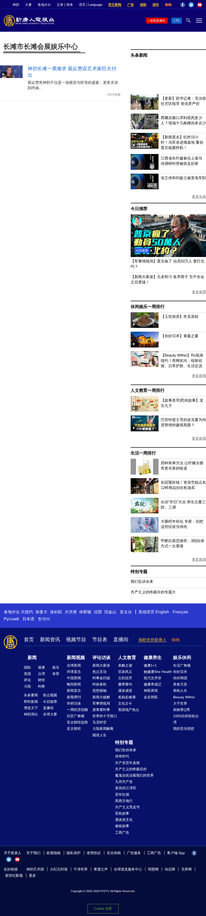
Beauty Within (184, 697)
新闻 (32, 657)
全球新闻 (74, 665)
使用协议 (94, 853)
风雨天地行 (124, 801)
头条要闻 (31, 695)
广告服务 (134, 853)
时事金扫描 (101, 678)
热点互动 (99, 672)
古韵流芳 (125, 678)
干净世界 (81, 869)
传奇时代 (122, 756)
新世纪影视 (14, 875)
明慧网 (153, 869)
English (162, 612)
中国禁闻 (74, 678)
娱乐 (55, 667)
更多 (32, 875)
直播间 (120, 639)
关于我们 (33, 853)
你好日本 (180, 672)
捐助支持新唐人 (152, 640)
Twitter (191, 4)
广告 (130, 5)
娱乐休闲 (182, 657)
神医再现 (151, 691)
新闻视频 (76, 657)
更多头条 (199, 197)
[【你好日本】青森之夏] (145, 346)
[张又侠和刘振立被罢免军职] (145, 188)
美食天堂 (180, 684)
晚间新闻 (74, 684)
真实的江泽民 (125, 788)
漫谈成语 (125, 691)
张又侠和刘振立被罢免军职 (183, 178)
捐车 (155, 5)
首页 (29, 639)
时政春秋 (99, 684)
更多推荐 (199, 292)
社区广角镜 (75, 716)
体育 (55, 674)
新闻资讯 (50, 639)
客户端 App (176, 853)
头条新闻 (139, 55)
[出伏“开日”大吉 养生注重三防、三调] (145, 512)
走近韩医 (151, 697)
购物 (168, 5)
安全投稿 (114, 853)
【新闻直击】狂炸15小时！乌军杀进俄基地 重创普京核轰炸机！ (182, 142)
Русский (11, 619)
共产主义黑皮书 (127, 807)
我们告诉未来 (142, 581)
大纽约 (27, 612)
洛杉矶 (56, 612)
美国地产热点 (128, 710)
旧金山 (110, 612)
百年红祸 (122, 794)
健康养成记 (152, 684)
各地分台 (44, 5)
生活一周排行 (143, 453)
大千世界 (180, 703)
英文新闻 (114, 5)
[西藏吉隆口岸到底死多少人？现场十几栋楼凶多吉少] (145, 128)
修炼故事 (122, 826)
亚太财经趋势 (77, 722)
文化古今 (125, 703)
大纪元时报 (59, 869)
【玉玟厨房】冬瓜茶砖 (179, 316)
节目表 (99, 639)
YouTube (199, 4)
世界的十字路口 (104, 716)
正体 (60, 5)
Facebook (182, 4)
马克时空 (99, 722)
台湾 (41, 674)
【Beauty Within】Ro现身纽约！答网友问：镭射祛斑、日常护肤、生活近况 (182, 360)
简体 (69, 5)
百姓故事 (122, 813)
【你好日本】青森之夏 (179, 336)
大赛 (28, 5)
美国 (27, 674)
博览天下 (31, 708)
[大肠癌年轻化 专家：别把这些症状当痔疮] (145, 531)
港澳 (41, 667)
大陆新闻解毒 (103, 729)
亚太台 (126, 612)
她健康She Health (158, 672)
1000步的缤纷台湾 (186, 719)
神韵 (16, 5)
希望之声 (101, 869)
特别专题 (139, 571)
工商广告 (122, 832)
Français (180, 612)
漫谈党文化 (124, 820)
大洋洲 (71, 612)
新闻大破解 (101, 697)
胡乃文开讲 (152, 678)
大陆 (27, 686)
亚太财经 (74, 729)
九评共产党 (124, 782)
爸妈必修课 (127, 697)
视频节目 (76, 639)
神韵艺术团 (35, 869)
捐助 (143, 5)
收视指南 (53, 853)
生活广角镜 (182, 665)
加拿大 (41, 612)
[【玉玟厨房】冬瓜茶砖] (145, 326)
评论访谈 (101, 657)
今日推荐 (139, 208)
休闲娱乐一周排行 (147, 306)
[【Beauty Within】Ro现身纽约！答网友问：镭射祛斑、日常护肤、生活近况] (145, 365)
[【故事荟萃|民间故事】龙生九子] (145, 410)
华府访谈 (74, 703)
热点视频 (50, 695)
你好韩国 (180, 678)
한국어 (44, 619)
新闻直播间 (157, 20)
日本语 (28, 619)
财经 (41, 680)
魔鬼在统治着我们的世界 (134, 775)
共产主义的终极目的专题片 (153, 592)
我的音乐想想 (183, 729)
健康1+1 (150, 665)
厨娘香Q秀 (181, 710)
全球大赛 (50, 714)
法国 (98, 612)
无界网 (186, 869)
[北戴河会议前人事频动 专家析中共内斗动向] (168, 255)
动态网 (170, 869)
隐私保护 (74, 853)
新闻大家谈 (101, 665)
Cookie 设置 (103, 908)
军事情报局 (101, 703)
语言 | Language (90, 5)
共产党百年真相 (127, 763)
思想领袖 (99, 691)
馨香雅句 (125, 684)
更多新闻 (199, 376)
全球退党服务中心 (128, 869)
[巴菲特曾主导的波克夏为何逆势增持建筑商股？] (145, 430)
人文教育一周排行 (147, 390)
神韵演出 (31, 714)
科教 (41, 686)
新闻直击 (74, 691)
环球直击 (74, 672)
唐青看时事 (101, 710)
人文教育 (127, 657)
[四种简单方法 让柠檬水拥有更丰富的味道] (145, 473)
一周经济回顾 (77, 710)
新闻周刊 (74, 697)
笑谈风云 (125, 672)
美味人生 (180, 691)
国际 (27, 667)
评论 (27, 680)
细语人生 (99, 735)
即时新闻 (31, 702)
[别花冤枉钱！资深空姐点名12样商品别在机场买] (145, 492)
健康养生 (153, 657)
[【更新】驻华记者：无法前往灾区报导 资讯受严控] (145, 108)
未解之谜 (125, 665)
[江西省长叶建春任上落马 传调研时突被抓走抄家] (145, 168)
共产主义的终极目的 (131, 769)
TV (177, 20)
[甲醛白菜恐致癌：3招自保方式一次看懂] (145, 551)
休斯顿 (85, 612)
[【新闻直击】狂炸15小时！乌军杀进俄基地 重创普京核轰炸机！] (145, 147)
